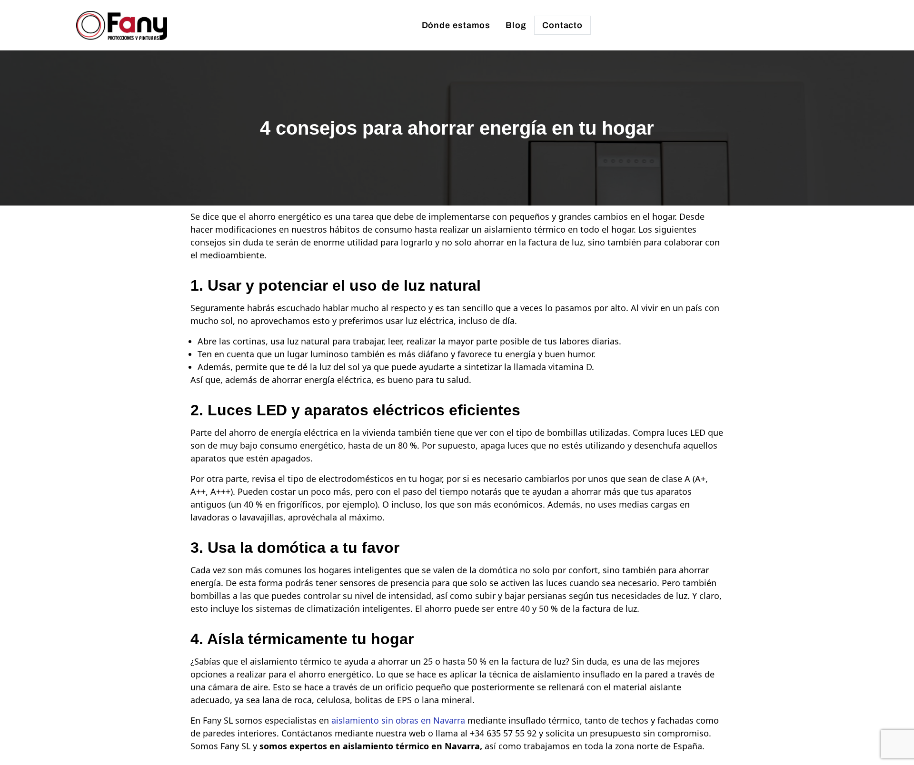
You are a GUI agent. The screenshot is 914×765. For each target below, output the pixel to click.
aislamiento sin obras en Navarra (398, 720)
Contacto (562, 25)
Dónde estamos (456, 25)
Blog (516, 25)
